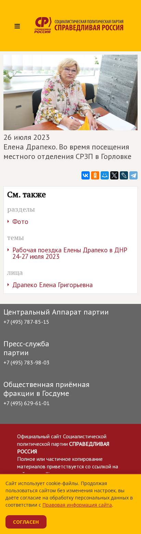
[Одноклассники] (95, 175)
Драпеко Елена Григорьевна (52, 285)
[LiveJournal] (124, 175)
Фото (20, 221)
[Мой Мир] (105, 175)
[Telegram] (133, 175)
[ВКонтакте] (85, 175)
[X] (114, 175)
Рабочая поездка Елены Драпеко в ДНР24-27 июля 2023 (69, 253)
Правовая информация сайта (77, 505)
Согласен (26, 522)
